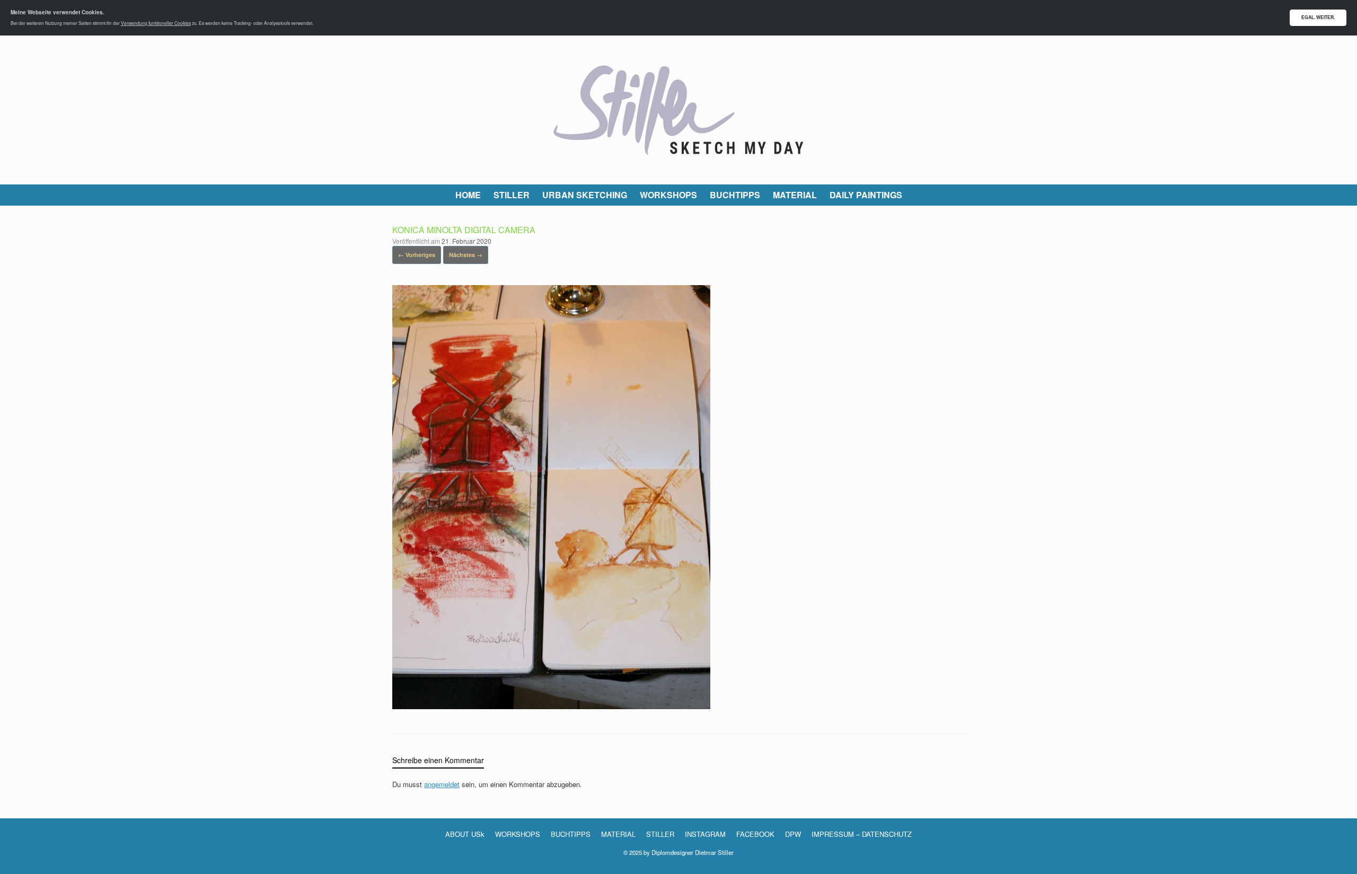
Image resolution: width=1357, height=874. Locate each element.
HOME (468, 195)
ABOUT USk (464, 834)
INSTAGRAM (705, 834)
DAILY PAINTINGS (866, 195)
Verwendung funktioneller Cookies (156, 23)
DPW (793, 834)
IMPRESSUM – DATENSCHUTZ (862, 834)
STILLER (512, 195)
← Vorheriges (416, 255)
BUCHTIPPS (735, 195)
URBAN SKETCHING (584, 195)
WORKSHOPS (668, 195)
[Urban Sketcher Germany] (678, 110)
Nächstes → (465, 255)
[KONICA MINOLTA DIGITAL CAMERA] (551, 706)
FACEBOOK (755, 834)
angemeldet (442, 784)
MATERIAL (795, 195)
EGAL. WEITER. (1318, 17)
